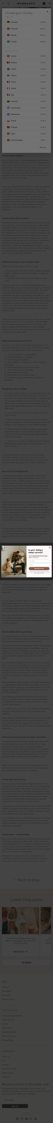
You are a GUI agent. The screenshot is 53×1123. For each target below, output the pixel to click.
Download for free (39, 568)
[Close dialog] (50, 547)
